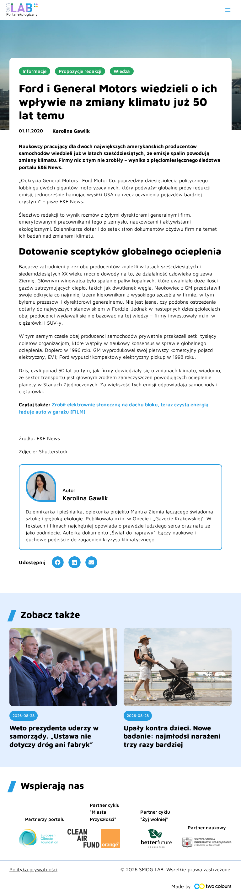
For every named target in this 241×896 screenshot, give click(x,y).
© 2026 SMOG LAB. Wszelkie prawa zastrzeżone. (176, 869)
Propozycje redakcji (80, 71)
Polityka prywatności (33, 869)
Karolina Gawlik (71, 131)
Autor (68, 490)
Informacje (34, 71)
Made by (181, 886)
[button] (58, 562)
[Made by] (213, 886)
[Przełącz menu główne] (228, 10)
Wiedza (122, 71)
